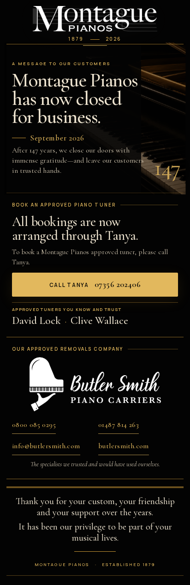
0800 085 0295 (34, 424)
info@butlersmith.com (46, 446)
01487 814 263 (118, 424)
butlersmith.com (123, 446)
